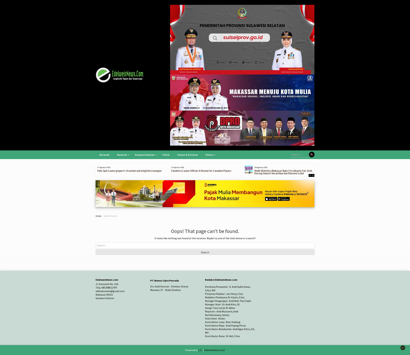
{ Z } (200, 350)
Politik (166, 154)
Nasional (122, 154)
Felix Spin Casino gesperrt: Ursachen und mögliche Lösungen (129, 170)
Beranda (104, 154)
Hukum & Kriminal (187, 154)
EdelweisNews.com (214, 350)
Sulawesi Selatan (145, 154)
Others (209, 154)
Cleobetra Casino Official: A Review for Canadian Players (201, 170)
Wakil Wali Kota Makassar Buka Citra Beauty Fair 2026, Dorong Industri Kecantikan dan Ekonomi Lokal (283, 172)
